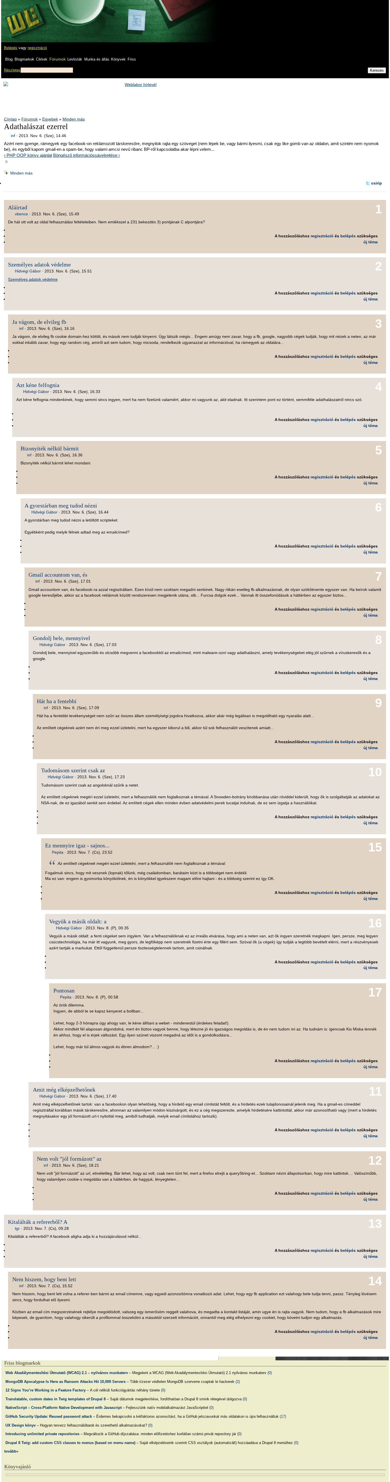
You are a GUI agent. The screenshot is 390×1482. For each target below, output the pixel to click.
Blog (9, 59)
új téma (370, 242)
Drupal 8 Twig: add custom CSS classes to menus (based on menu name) (70, 1443)
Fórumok (57, 59)
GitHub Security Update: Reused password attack (48, 1416)
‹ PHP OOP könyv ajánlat (28, 155)
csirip (376, 183)
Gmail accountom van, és (58, 574)
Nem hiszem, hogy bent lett (44, 1279)
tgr (17, 1228)
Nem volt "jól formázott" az (69, 1159)
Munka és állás (96, 59)
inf (13, 135)
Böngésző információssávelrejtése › (86, 155)
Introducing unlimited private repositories (42, 1434)
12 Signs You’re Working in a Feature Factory (45, 1390)
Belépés (10, 48)
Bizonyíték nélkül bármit (50, 448)
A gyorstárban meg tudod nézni (61, 505)
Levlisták (74, 59)
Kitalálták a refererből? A (37, 1222)
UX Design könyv (20, 1425)
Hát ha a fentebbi (57, 701)
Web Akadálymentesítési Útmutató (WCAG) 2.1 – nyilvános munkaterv (66, 1373)
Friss (132, 59)
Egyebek (50, 119)
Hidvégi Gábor (28, 271)
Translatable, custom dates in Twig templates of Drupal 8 (55, 1399)
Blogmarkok (24, 59)
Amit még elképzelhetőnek (64, 1089)
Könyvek (118, 59)
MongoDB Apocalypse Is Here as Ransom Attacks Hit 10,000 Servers (65, 1381)
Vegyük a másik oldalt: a (77, 921)
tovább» (11, 1451)
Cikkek (41, 59)
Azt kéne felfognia (37, 385)
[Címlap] (23, 15)
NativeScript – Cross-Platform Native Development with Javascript (63, 1407)
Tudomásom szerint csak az (73, 770)
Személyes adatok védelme (39, 264)
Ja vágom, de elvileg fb (39, 322)
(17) (283, 1416)
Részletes (12, 70)
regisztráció (37, 48)
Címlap (10, 119)
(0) (270, 1373)
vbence (21, 214)
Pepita (57, 852)
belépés (348, 236)
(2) (238, 1381)
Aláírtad (17, 207)
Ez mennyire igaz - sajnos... (77, 845)
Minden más (74, 119)
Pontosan (64, 990)
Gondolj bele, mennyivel (61, 638)
